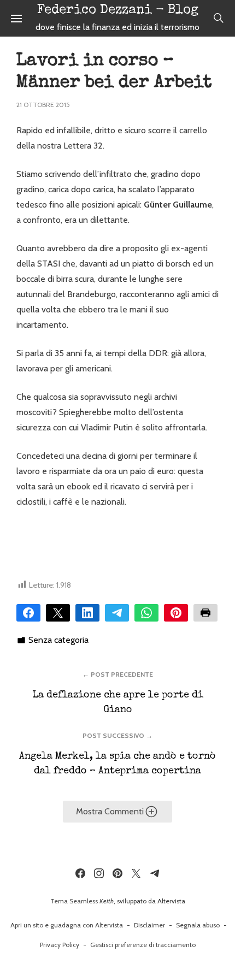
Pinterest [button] (176, 612)
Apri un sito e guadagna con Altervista (66, 925)
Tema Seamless (74, 901)
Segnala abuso (198, 925)
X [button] (57, 612)
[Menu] (16, 18)
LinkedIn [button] (87, 612)
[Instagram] (99, 873)
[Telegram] (155, 873)
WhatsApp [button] (146, 612)
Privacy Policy (59, 945)
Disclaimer (149, 925)
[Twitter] (136, 873)
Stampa (205, 612)
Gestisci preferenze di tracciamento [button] (143, 945)
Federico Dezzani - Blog (117, 10)
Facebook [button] (28, 612)
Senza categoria (58, 640)
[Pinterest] (117, 873)
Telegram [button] (116, 612)
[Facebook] (80, 873)
